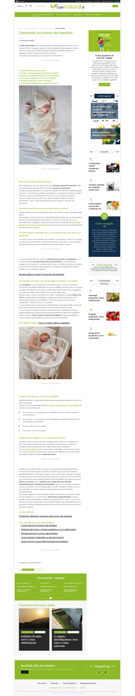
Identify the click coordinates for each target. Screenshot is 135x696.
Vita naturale (28, 569)
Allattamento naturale (25, 586)
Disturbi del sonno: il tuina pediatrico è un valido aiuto (48, 529)
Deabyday (78, 1)
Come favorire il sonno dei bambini (39, 525)
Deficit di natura (70, 586)
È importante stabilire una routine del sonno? (39, 83)
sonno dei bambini (29, 449)
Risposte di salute (92, 15)
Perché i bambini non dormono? (33, 70)
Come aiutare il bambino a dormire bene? (42, 537)
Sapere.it (117, 1)
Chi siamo (41, 683)
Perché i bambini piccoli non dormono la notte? (40, 73)
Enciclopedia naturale (42, 15)
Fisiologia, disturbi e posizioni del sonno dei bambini (45, 516)
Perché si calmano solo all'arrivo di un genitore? (40, 75)
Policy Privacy (71, 687)
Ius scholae (44, 583)
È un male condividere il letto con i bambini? (38, 78)
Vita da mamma (87, 1)
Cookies (83, 687)
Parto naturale (22, 583)
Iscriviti (38, 6)
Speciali (77, 15)
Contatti (54, 683)
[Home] (67, 7)
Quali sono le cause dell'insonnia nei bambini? (44, 541)
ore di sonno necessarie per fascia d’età (62, 405)
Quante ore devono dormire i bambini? (36, 81)
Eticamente (96, 1)
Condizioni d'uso (56, 687)
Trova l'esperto (62, 15)
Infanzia (39, 569)
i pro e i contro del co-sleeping (54, 323)
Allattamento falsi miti (72, 583)
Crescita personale (107, 1)
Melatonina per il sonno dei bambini (39, 533)
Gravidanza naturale (48, 586)
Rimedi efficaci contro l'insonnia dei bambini (41, 274)
